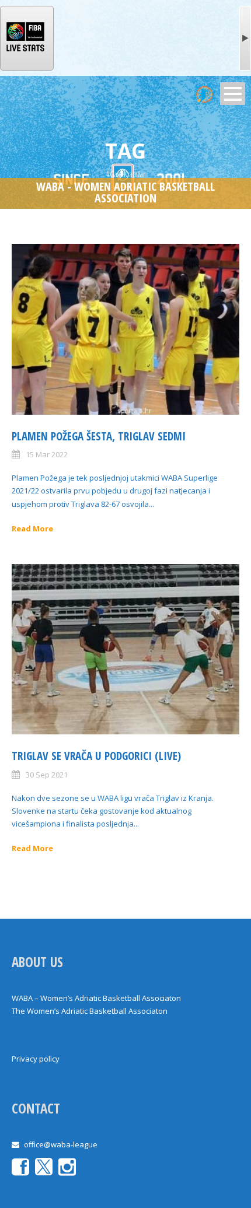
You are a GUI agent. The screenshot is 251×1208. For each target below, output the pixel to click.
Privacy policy (36, 1058)
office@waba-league (60, 1144)
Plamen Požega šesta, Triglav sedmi (99, 436)
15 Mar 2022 (47, 454)
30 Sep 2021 (47, 774)
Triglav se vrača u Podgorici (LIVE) (96, 756)
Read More (32, 528)
